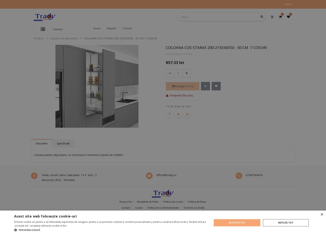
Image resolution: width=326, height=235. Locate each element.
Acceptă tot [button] (237, 222)
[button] (110, 230)
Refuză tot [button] (285, 222)
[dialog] (163, 223)
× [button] (321, 214)
